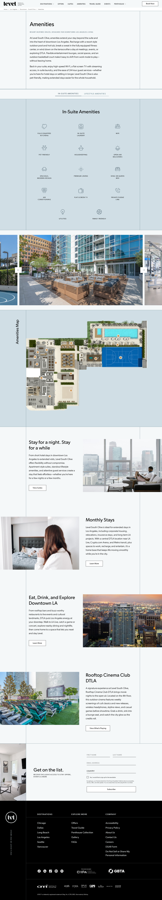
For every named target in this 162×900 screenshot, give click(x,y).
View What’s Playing (98, 728)
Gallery (75, 837)
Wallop (86, 894)
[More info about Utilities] (63, 212)
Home (5, 9)
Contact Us (111, 837)
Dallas (40, 827)
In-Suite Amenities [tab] (68, 93)
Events (107, 4)
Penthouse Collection (82, 832)
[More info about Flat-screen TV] (81, 190)
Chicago (41, 822)
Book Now (151, 4)
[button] (55, 362)
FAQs (74, 841)
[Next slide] (143, 270)
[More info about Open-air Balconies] (117, 148)
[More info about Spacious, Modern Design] (44, 169)
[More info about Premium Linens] (81, 169)
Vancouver (42, 846)
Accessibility (112, 822)
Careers (109, 841)
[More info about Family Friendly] (99, 212)
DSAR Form (111, 846)
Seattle (40, 841)
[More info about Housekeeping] (81, 148)
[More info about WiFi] (117, 126)
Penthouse (119, 4)
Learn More (94, 563)
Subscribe (111, 789)
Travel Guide (95, 4)
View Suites (37, 487)
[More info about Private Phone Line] (117, 190)
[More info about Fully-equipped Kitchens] (44, 126)
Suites (70, 4)
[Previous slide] (18, 270)
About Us (110, 832)
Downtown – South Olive (28, 9)
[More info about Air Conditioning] (44, 190)
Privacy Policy (113, 827)
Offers (61, 4)
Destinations (46, 4)
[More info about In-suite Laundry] (81, 126)
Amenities (81, 4)
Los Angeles (13, 9)
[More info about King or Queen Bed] (117, 169)
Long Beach (43, 832)
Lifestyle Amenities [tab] (95, 93)
